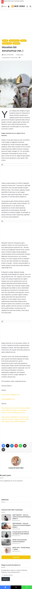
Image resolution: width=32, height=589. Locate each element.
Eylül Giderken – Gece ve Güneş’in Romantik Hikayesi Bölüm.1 (21, 525)
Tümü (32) (16, 557)
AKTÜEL (5, 40)
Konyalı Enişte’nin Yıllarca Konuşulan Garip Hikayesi (21, 533)
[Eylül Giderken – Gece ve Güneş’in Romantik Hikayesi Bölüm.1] (6, 526)
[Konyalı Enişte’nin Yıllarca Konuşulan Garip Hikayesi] (6, 534)
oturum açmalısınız (18, 480)
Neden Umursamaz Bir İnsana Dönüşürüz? (20, 540)
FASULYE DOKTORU (8, 54)
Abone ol (5, 579)
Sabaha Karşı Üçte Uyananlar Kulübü (14, 1)
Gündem (23, 40)
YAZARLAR (16, 43)
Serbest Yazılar (7, 43)
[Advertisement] (16, 16)
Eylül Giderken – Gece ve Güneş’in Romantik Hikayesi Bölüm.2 (21, 517)
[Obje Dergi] (18, 6)
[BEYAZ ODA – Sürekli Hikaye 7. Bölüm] (6, 550)
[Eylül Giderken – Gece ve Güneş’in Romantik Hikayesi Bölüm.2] (6, 517)
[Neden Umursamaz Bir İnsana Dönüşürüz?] (6, 542)
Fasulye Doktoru (14, 40)
